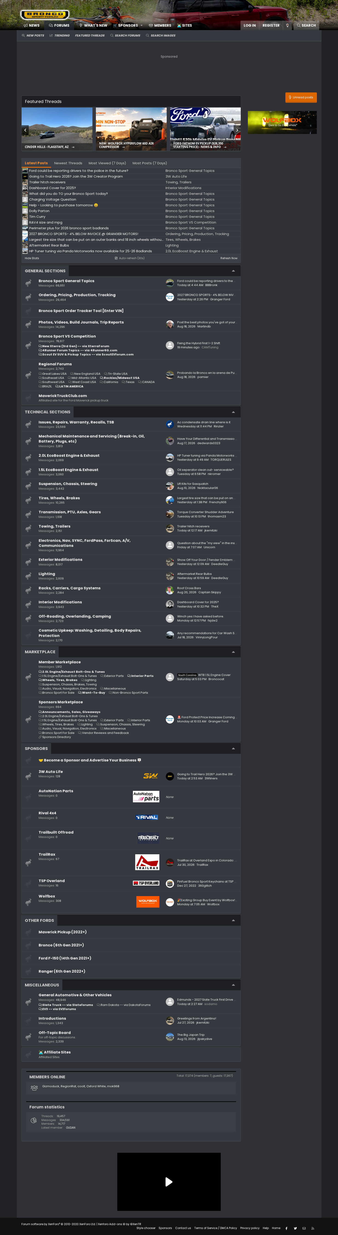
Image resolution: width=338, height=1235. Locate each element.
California (111, 382)
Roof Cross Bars (189, 588)
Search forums (127, 35)
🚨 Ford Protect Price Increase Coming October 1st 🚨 (217, 717)
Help (266, 1228)
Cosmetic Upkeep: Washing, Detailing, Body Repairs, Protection (90, 633)
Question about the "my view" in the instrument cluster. (217, 543)
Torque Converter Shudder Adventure (205, 512)
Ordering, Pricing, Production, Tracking (77, 295)
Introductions (52, 1018)
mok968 (113, 1086)
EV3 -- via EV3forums (59, 1009)
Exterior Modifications (60, 559)
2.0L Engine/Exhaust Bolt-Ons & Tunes (73, 672)
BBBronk (211, 285)
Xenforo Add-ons (119, 1224)
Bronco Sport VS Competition (67, 336)
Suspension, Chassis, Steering (68, 483)
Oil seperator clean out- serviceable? (205, 470)
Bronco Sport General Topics (66, 281)
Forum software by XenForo (58, 1224)
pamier (203, 377)
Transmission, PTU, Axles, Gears (70, 512)
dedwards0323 (208, 443)
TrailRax (47, 854)
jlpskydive (205, 1039)
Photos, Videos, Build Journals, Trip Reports (81, 322)
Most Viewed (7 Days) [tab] (107, 163)
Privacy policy (250, 1228)
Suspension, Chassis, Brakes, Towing (69, 684)
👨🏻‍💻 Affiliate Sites (55, 1052)
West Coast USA (84, 382)
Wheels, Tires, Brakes (59, 680)
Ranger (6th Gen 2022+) (62, 971)
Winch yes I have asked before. (200, 616)
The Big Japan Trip (191, 1035)
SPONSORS (36, 748)
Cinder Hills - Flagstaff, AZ (47, 147)
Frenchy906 (217, 502)
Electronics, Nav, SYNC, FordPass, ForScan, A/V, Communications (85, 543)
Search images (163, 35)
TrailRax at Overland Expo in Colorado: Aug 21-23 (213, 860)
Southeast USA (53, 378)
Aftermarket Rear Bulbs (194, 574)
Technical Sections (47, 412)
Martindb (204, 326)
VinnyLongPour (207, 637)
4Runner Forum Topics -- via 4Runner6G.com (79, 350)
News (34, 25)
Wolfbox (47, 896)
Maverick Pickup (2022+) (63, 932)
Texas (130, 382)
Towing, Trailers (54, 526)
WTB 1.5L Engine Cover (204, 675)
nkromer (214, 474)
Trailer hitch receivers (193, 526)
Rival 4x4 (47, 813)
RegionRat (68, 1086)
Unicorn (209, 547)
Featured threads (89, 35)
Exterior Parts (114, 676)
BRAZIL (47, 386)
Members (162, 25)
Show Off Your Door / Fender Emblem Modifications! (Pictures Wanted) (229, 560)
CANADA (148, 382)
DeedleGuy (219, 564)
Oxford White (96, 1086)
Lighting (47, 573)
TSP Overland (52, 880)
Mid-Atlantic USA (84, 378)
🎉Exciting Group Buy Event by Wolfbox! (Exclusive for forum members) (229, 900)
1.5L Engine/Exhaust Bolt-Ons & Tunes (69, 676)
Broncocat (216, 679)
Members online (47, 1077)
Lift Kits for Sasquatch (192, 484)
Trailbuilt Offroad (56, 832)
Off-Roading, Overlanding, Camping (75, 616)
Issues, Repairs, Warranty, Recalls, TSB (76, 422)
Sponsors (165, 1228)
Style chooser (146, 1228)
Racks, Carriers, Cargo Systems (69, 588)
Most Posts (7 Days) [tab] (150, 163)
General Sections (45, 271)
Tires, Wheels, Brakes (59, 498)
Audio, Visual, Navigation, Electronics (69, 688)
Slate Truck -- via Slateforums (67, 1005)
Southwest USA (53, 382)
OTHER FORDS (39, 920)
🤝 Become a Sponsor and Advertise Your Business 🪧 (90, 760)
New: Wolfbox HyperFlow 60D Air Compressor (126, 145)
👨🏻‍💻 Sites (184, 25)
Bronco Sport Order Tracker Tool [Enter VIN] (81, 310)
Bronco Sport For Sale (58, 692)
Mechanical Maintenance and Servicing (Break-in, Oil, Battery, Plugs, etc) (92, 439)
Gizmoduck (50, 1086)
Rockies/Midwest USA (122, 378)
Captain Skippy (209, 592)
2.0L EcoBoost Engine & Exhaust (69, 455)
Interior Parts (142, 676)
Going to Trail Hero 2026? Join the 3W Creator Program (218, 774)
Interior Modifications (60, 602)
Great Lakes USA (54, 374)
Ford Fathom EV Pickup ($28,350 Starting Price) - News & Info (198, 145)
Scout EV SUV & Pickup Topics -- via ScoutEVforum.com (88, 354)
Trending (61, 35)
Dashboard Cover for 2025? (198, 602)
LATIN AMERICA (71, 386)
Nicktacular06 (208, 488)
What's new (95, 25)
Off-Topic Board (55, 1032)
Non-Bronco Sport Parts (130, 692)
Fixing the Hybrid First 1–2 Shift (198, 343)
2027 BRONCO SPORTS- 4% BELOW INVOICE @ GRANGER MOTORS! (225, 295)
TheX (214, 606)
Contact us (183, 1228)
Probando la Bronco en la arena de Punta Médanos (215, 373)
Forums (61, 25)
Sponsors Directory (56, 737)
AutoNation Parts (56, 791)
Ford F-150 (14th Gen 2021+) (65, 958)
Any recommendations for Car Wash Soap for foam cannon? (222, 633)
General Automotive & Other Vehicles (75, 995)
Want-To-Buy (93, 692)
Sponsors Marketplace (61, 702)
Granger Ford (220, 299)
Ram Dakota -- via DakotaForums (126, 1005)
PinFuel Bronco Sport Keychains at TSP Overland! (213, 881)
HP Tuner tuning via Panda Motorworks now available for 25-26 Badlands (231, 455)
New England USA (87, 374)
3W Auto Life (51, 771)
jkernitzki (210, 530)
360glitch (205, 885)
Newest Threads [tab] (68, 163)
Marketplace (40, 652)
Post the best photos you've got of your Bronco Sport (216, 322)
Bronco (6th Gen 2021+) (61, 945)
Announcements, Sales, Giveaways (71, 712)
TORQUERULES (221, 459)
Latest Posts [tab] (36, 163)
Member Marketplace (60, 662)
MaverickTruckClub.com (63, 395)
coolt (81, 1086)
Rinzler (219, 426)
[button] (126, 25)
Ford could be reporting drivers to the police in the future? (220, 281)
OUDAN (70, 1128)
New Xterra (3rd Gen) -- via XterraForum (75, 346)
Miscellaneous (115, 688)
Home (276, 1228)
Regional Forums (55, 364)
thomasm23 (217, 516)
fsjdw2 (213, 620)
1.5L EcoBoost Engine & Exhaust (68, 469)
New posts (35, 35)
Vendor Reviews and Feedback (105, 733)
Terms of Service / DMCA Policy (215, 1228)
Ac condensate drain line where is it (203, 422)
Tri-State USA (118, 374)
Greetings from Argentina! (196, 1018)
